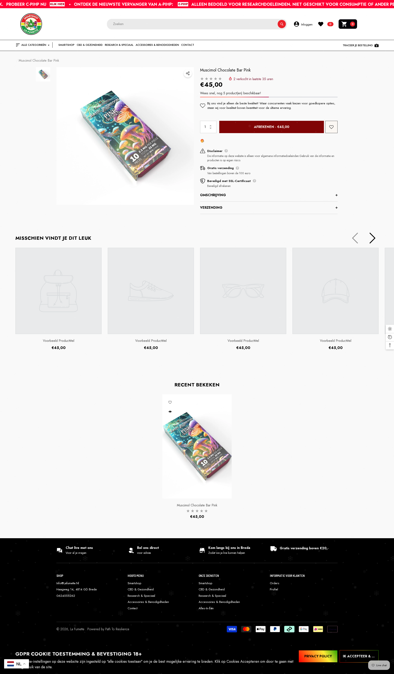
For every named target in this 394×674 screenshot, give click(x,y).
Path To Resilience (117, 629)
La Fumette (77, 629)
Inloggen (307, 24)
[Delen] (188, 73)
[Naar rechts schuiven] (372, 238)
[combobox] (192, 24)
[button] (348, 24)
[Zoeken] (197, 24)
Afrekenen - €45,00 (271, 126)
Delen (188, 73)
